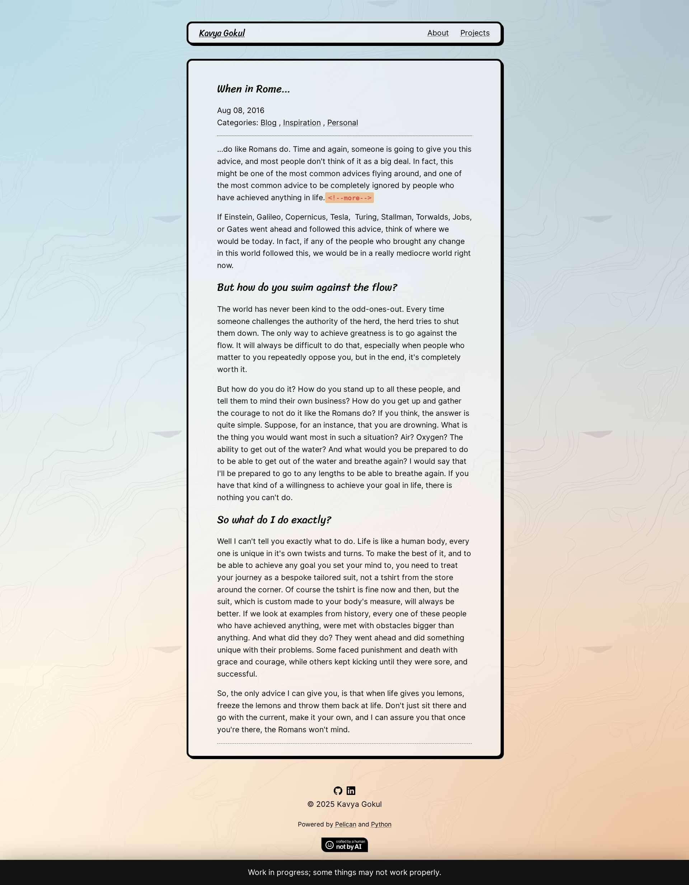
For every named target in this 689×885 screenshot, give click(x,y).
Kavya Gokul (222, 33)
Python (381, 824)
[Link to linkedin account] (351, 792)
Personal (342, 122)
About (438, 32)
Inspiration (302, 122)
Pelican (345, 824)
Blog (269, 122)
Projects (475, 32)
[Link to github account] (338, 792)
